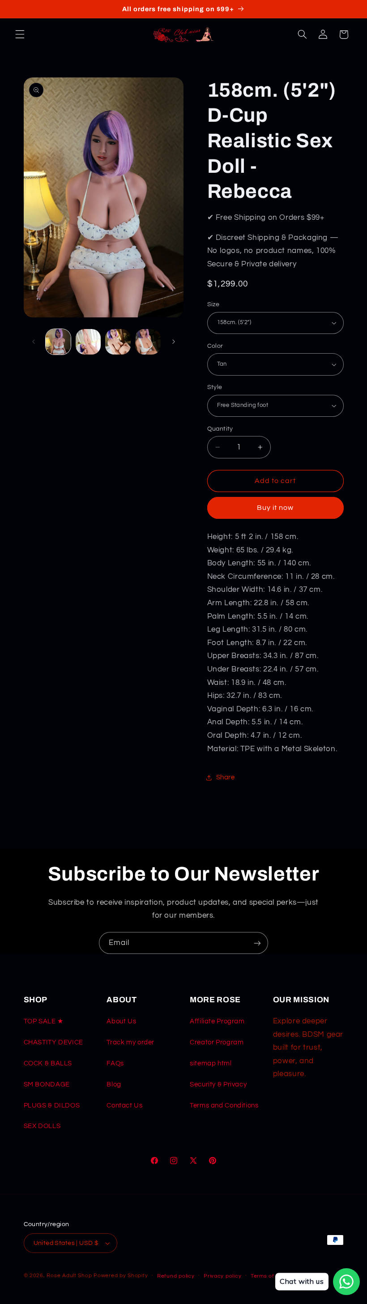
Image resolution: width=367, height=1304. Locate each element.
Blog (114, 1084)
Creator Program (216, 1042)
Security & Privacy (218, 1084)
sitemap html (211, 1063)
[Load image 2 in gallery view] (88, 341)
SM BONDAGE (47, 1084)
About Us (121, 1021)
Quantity (220, 429)
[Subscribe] (257, 943)
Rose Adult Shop (69, 1275)
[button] (19, 34)
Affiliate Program (217, 1021)
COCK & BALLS (48, 1063)
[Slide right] (174, 341)
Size (213, 304)
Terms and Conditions (224, 1105)
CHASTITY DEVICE (53, 1042)
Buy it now (275, 507)
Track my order (130, 1042)
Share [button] (225, 777)
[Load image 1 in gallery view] (58, 341)
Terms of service (273, 1276)
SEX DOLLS (42, 1126)
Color (215, 346)
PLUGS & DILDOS (52, 1105)
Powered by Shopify (121, 1275)
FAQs (115, 1063)
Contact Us (124, 1105)
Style (214, 387)
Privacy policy (222, 1276)
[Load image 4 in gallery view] (147, 341)
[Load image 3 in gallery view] (117, 341)
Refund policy (176, 1276)
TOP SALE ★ (44, 1021)
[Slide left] (33, 341)
